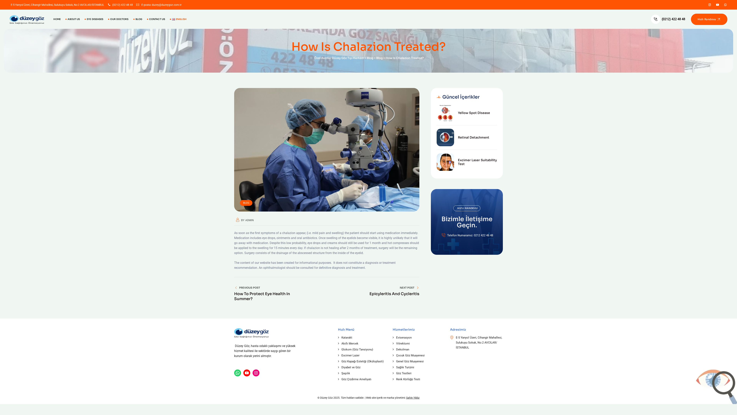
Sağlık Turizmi (405, 367)
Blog (139, 19)
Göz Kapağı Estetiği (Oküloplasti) (362, 361)
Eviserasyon (404, 337)
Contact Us (157, 19)
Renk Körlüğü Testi (408, 379)
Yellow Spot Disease (474, 113)
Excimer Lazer (350, 355)
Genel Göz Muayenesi (410, 361)
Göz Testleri (403, 373)
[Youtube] (718, 4)
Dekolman (402, 349)
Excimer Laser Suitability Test (477, 162)
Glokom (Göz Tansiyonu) (357, 349)
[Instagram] (710, 4)
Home (57, 19)
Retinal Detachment (473, 137)
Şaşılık (345, 373)
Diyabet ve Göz (350, 367)
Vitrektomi (403, 343)
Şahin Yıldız (413, 397)
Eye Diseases (95, 19)
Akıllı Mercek (349, 343)
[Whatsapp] (725, 4)
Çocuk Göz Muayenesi (410, 355)
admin (249, 220)
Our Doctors (119, 19)
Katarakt (346, 337)
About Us (74, 19)
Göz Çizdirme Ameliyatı (356, 379)
